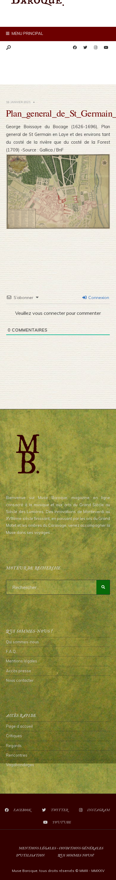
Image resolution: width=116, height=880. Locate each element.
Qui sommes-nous (22, 641)
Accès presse (18, 670)
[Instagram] (95, 48)
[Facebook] (74, 48)
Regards (14, 745)
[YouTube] (106, 48)
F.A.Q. (11, 651)
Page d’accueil (19, 726)
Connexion (98, 297)
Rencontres (16, 755)
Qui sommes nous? (76, 855)
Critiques (14, 735)
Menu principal (27, 33)
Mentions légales (21, 661)
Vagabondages (20, 764)
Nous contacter (20, 680)
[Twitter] (85, 48)
